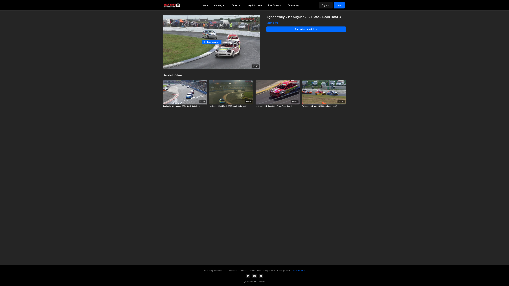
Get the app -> (298, 270)
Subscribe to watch (304, 29)
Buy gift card (269, 270)
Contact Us (232, 270)
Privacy (243, 270)
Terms (252, 270)
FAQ (259, 270)
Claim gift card (283, 270)
